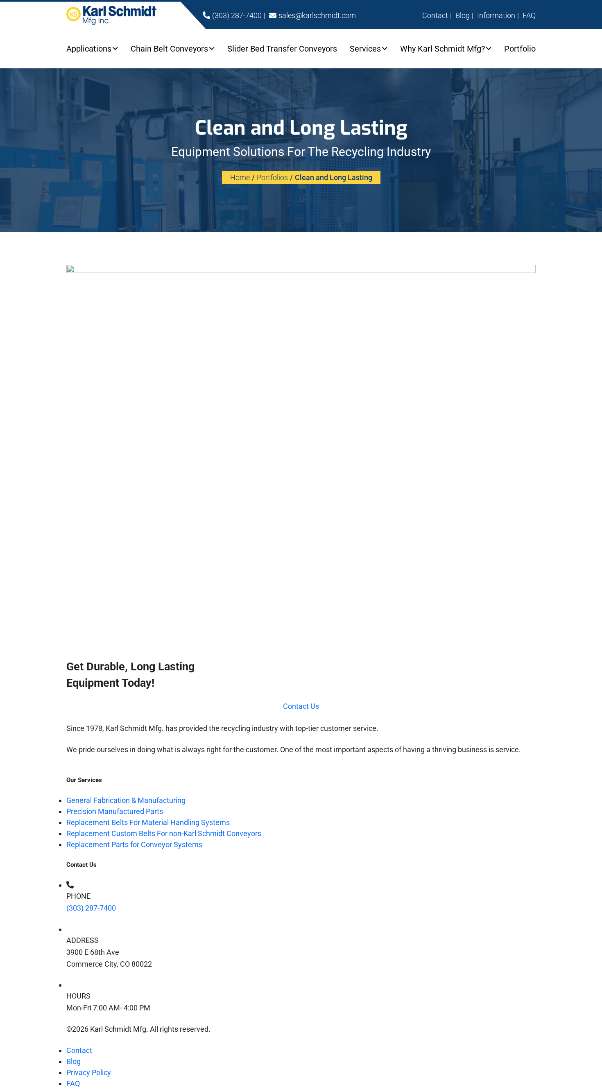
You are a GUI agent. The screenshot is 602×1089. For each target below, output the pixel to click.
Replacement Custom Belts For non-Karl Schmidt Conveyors (163, 833)
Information (496, 15)
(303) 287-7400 (91, 908)
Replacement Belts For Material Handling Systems (148, 822)
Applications (88, 49)
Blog (462, 15)
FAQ (529, 15)
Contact (435, 15)
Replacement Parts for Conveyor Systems (134, 844)
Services (365, 49)
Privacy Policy (88, 1072)
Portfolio (520, 49)
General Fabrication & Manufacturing (126, 800)
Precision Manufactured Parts (114, 811)
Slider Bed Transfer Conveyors (282, 49)
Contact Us (301, 706)
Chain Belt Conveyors (169, 49)
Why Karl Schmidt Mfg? (442, 49)
